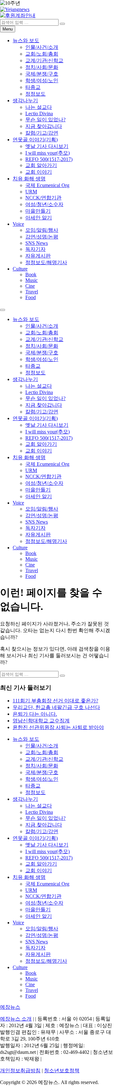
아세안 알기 (38, 217)
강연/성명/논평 (41, 236)
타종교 (33, 87)
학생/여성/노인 (41, 80)
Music (31, 280)
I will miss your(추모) (47, 153)
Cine (30, 286)
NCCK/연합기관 (43, 197)
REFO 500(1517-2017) (49, 159)
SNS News (36, 243)
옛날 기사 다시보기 (46, 146)
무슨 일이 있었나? (45, 119)
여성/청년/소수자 (44, 204)
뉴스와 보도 (26, 40)
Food (30, 297)
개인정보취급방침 (20, 1070)
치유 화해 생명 (29, 178)
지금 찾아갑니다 (43, 126)
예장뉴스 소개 (16, 1018)
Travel (31, 291)
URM (31, 191)
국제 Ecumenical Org (47, 185)
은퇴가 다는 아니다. (35, 714)
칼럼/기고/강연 (41, 133)
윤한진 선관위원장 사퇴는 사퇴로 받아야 (58, 727)
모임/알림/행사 (41, 230)
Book (30, 274)
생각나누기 (25, 100)
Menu (8, 29)
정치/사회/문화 (41, 67)
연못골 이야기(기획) (35, 139)
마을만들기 (38, 211)
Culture (20, 268)
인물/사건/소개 (41, 47)
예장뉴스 (10, 1007)
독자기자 (35, 249)
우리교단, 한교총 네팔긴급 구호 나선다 (56, 707)
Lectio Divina (39, 113)
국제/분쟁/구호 (41, 74)
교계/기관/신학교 (44, 60)
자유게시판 (38, 255)
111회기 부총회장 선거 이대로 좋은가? (55, 700)
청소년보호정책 (61, 1070)
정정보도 (35, 94)
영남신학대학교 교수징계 (41, 720)
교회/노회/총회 (41, 54)
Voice (18, 224)
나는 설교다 (38, 107)
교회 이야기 (38, 172)
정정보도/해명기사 (46, 262)
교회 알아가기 (41, 165)
